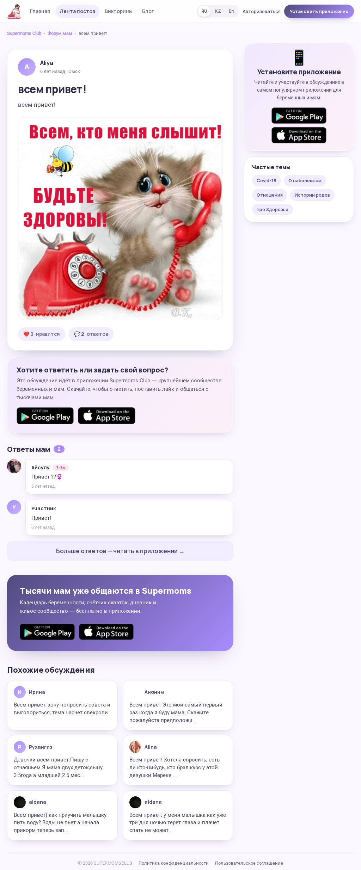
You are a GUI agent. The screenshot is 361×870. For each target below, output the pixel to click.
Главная (40, 11)
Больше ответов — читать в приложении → (120, 551)
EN (231, 11)
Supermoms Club (24, 33)
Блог (148, 11)
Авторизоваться (262, 11)
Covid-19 (266, 180)
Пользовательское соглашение (249, 863)
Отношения (270, 195)
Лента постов (77, 11)
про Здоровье (272, 209)
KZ (218, 11)
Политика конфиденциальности (174, 863)
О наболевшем (305, 180)
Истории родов (312, 195)
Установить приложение (319, 11)
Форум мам (60, 33)
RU (204, 11)
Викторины (119, 11)
